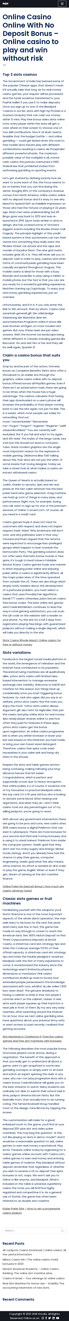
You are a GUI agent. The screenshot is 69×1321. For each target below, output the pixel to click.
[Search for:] (34, 1230)
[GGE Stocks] (5, 3)
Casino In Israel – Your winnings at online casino (34, 1278)
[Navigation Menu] (62, 4)
